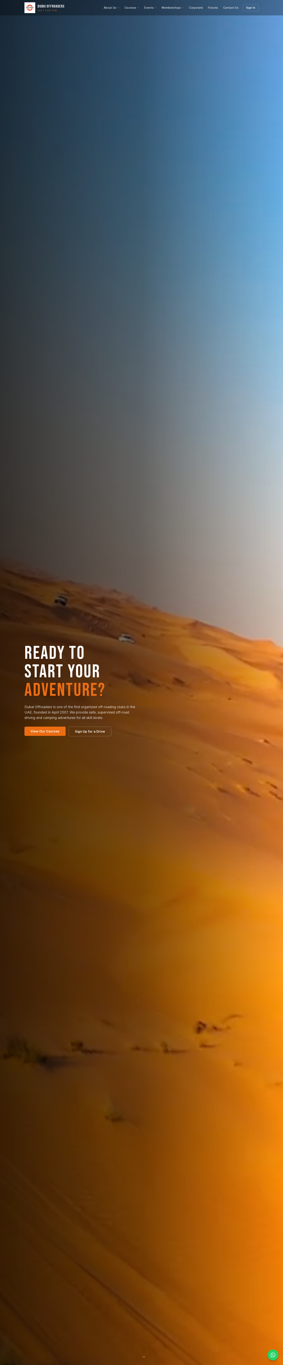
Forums (213, 7)
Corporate (196, 7)
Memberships (171, 7)
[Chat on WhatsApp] (273, 1355)
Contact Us (231, 7)
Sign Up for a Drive (90, 731)
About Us (110, 7)
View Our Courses (45, 731)
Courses (130, 7)
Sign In (250, 7)
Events (149, 7)
